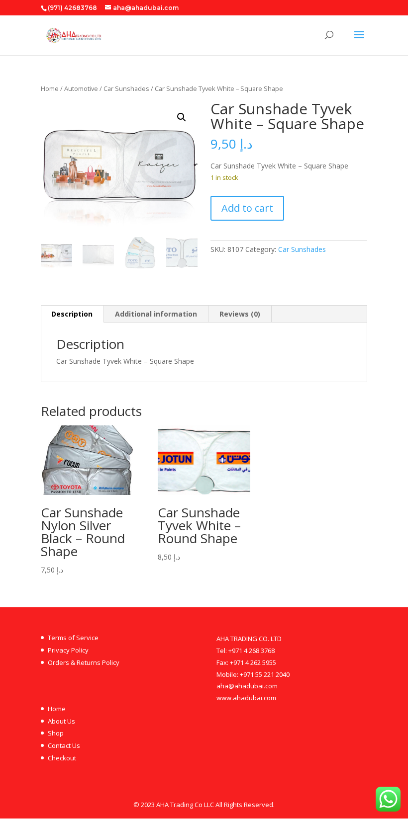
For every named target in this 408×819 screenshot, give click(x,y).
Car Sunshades (126, 88)
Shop (56, 733)
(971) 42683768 (72, 7)
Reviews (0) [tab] (239, 314)
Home (50, 88)
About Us (61, 721)
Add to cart (247, 208)
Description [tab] (72, 314)
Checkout (62, 757)
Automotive (81, 88)
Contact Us (64, 745)
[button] (182, 117)
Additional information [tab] (156, 314)
